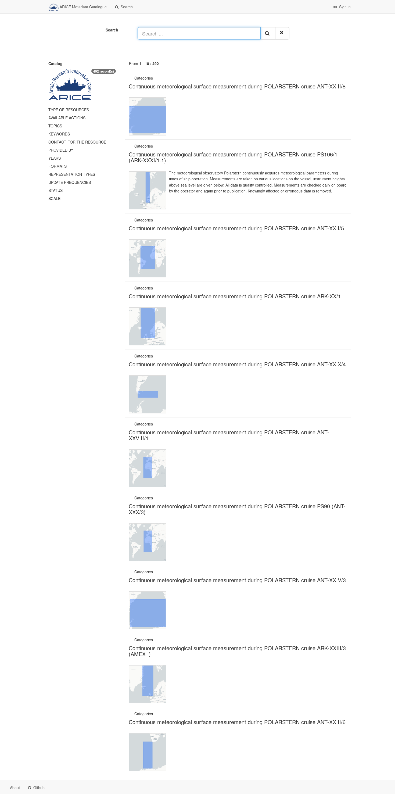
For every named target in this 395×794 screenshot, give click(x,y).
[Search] (267, 33)
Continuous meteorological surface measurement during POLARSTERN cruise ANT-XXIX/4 (237, 364)
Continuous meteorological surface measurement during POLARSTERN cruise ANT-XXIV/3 (237, 580)
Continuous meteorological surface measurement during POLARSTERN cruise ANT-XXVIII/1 (229, 435)
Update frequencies (69, 182)
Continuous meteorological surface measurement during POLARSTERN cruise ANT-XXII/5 (236, 228)
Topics (55, 125)
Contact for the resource (77, 142)
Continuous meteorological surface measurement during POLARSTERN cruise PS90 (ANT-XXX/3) (237, 509)
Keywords (59, 134)
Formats (57, 166)
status (55, 190)
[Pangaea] (154, 78)
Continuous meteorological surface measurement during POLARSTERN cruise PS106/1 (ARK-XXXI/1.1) (233, 157)
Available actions (66, 117)
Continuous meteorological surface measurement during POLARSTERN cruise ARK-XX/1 (235, 296)
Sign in (344, 6)
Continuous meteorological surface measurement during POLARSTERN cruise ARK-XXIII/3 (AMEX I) (237, 651)
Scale (54, 198)
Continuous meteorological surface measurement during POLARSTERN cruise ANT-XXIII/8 (237, 86)
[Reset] (282, 33)
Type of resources (68, 109)
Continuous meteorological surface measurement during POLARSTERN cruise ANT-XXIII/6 (237, 722)
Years (54, 158)
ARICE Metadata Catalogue (83, 6)
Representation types (71, 174)
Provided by (60, 150)
